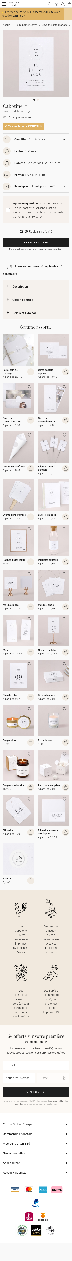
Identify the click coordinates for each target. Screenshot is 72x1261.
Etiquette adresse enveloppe (48, 832)
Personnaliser (36, 242)
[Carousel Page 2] (38, 100)
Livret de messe (47, 514)
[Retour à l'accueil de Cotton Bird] (13, 6)
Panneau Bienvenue (14, 559)
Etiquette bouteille (48, 559)
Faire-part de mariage (10, 371)
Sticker (7, 878)
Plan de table (10, 695)
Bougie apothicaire (13, 785)
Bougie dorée (10, 740)
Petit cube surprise (49, 785)
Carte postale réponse (45, 371)
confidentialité (56, 1101)
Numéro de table (47, 650)
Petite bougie (45, 740)
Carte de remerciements (12, 420)
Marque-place (11, 604)
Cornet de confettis (14, 466)
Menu (6, 650)
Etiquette (8, 830)
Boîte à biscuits (47, 695)
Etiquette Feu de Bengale (47, 468)
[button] (68, 14)
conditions (20, 1104)
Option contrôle (22, 300)
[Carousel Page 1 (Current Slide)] (34, 100)
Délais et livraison (24, 313)
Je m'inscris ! (36, 1091)
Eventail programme (14, 514)
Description (20, 286)
